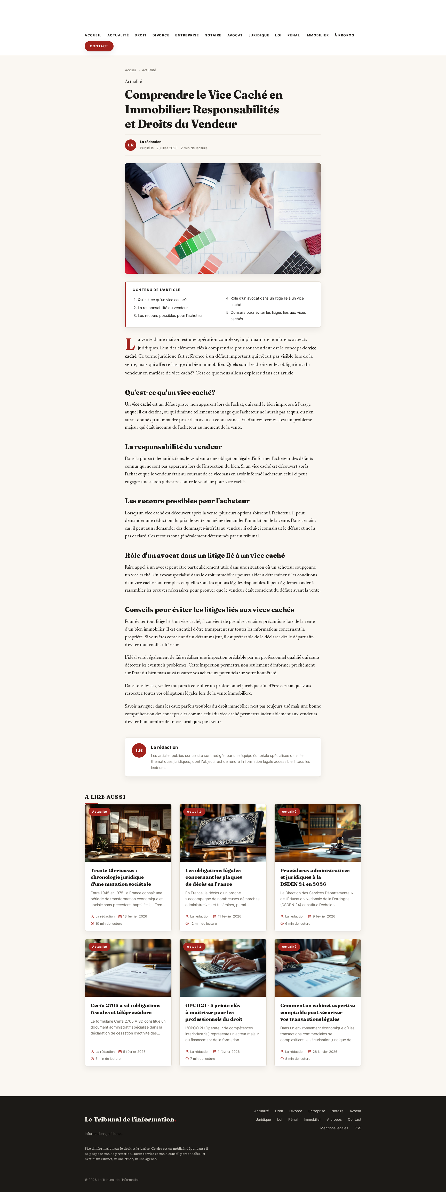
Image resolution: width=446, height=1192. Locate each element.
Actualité (118, 35)
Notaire (213, 35)
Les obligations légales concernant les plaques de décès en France (213, 877)
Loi (278, 35)
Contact (99, 46)
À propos (344, 35)
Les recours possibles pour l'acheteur (170, 315)
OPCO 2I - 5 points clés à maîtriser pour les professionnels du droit (213, 1012)
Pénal (294, 35)
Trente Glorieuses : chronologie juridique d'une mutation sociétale (121, 877)
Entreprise (187, 35)
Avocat (235, 35)
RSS (357, 1128)
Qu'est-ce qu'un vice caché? (162, 299)
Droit (141, 35)
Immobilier (317, 35)
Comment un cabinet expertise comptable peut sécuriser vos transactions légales (317, 1012)
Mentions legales (334, 1128)
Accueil (93, 35)
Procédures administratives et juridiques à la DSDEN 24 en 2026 (315, 877)
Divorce (161, 35)
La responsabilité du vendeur (163, 307)
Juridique (259, 35)
